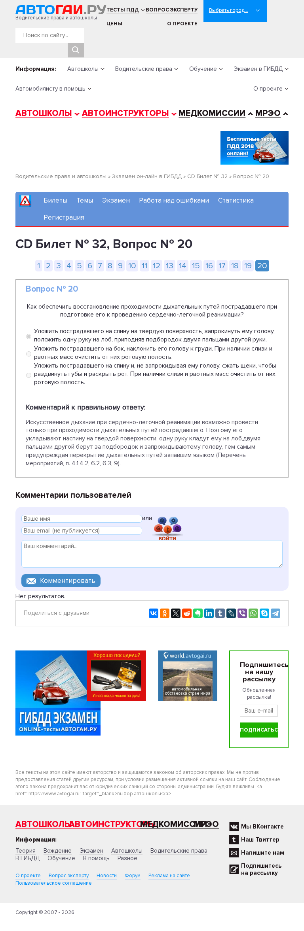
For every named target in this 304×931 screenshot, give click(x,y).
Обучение (203, 68)
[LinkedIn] (209, 613)
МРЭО (268, 113)
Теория (25, 850)
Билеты (55, 200)
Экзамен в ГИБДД (258, 68)
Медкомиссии (212, 113)
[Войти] (167, 520)
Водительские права (143, 68)
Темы (84, 200)
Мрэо (206, 824)
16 (209, 266)
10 (132, 266)
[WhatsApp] (253, 613)
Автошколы (83, 68)
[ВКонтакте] (153, 613)
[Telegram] (275, 613)
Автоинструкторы (125, 113)
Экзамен (116, 200)
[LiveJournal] (231, 613)
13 (169, 266)
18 (235, 266)
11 (144, 266)
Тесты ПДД (122, 10)
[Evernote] (198, 613)
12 (156, 266)
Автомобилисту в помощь (50, 88)
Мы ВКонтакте (262, 826)
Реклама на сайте (169, 875)
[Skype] (264, 613)
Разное (127, 858)
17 (222, 266)
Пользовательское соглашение (53, 883)
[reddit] (187, 613)
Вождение (58, 850)
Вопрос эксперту (172, 10)
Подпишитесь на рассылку (261, 869)
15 (196, 266)
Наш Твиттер (260, 839)
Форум (133, 875)
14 (182, 266)
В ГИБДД (27, 858)
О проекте (182, 24)
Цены (114, 24)
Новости (107, 875)
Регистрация (64, 217)
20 (262, 266)
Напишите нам (262, 852)
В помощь (96, 858)
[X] (175, 613)
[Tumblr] (220, 613)
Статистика (236, 200)
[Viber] (242, 613)
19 (248, 266)
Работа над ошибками (174, 200)
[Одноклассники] (164, 613)
